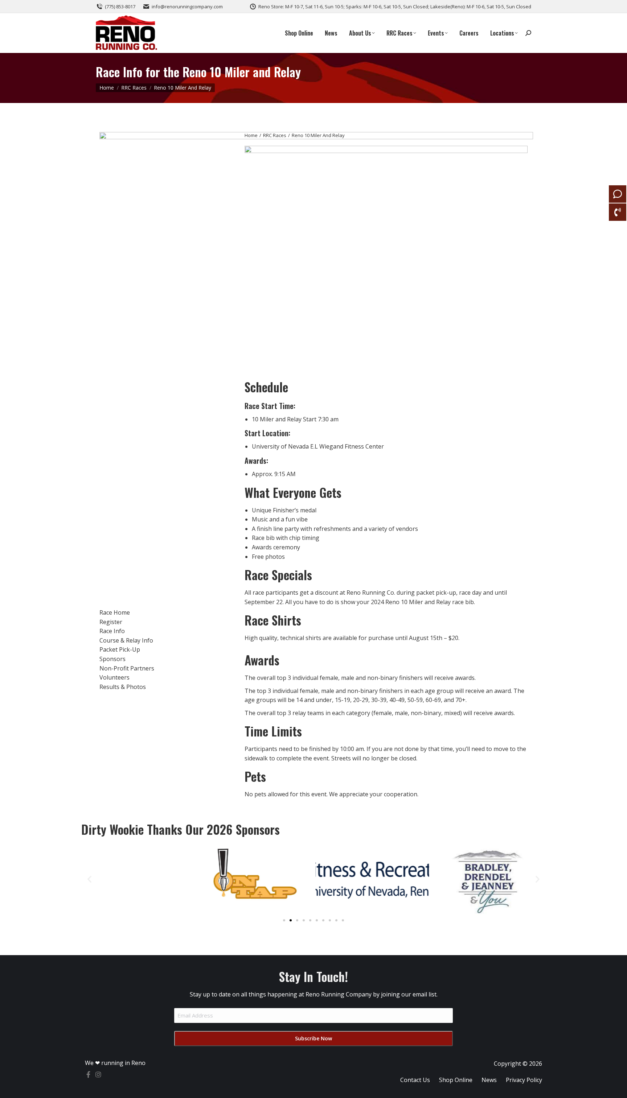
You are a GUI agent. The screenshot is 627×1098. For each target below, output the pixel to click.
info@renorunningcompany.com (187, 6)
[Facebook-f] (88, 1074)
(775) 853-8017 (120, 6)
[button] (89, 878)
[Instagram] (98, 1074)
